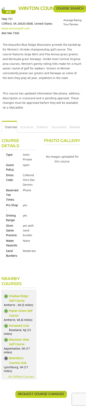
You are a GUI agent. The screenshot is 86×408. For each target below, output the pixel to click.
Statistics (40, 127)
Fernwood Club (19, 325)
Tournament (57, 127)
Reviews (73, 127)
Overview (9, 127)
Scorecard (25, 127)
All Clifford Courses (21, 377)
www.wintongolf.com (16, 28)
